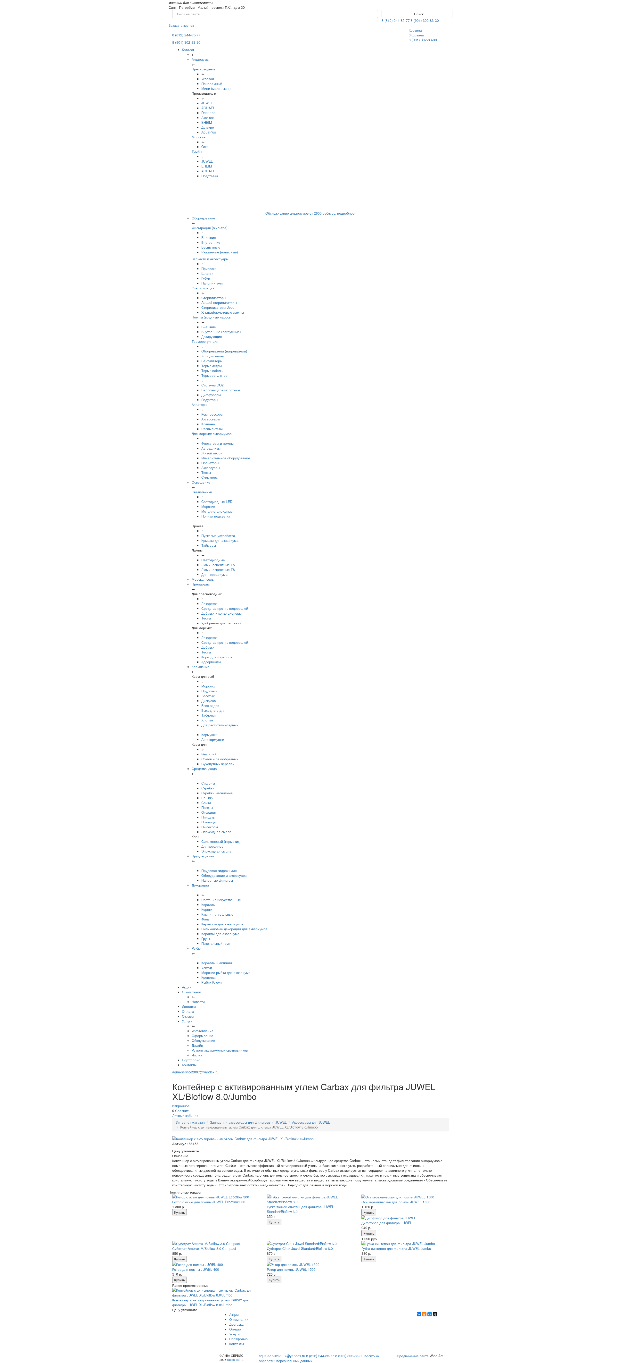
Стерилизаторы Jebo (218, 307)
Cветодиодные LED (216, 501)
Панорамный (211, 83)
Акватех (207, 117)
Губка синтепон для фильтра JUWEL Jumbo (396, 1248)
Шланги (207, 273)
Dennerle (208, 112)
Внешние (208, 237)
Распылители (212, 428)
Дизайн (197, 1045)
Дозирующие (211, 336)
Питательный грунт (216, 943)
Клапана (208, 423)
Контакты (189, 1064)
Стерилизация (203, 287)
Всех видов (210, 705)
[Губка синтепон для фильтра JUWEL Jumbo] (405, 1243)
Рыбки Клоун (211, 982)
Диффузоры (211, 394)
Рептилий (208, 754)
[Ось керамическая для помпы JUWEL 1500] (405, 1197)
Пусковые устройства (218, 535)
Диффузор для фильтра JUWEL (386, 1222)
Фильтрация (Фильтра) (210, 227)
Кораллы (208, 904)
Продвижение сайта (413, 1355)
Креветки (208, 977)
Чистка (197, 1055)
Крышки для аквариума (219, 540)
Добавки (207, 647)
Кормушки (209, 734)
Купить (179, 1212)
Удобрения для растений (221, 622)
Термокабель (211, 370)
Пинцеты (208, 817)
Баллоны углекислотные (220, 389)
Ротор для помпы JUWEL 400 (195, 1269)
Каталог (188, 49)
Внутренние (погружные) (221, 331)
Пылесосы (209, 826)
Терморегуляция (205, 341)
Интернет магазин (190, 1122)
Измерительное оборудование (225, 457)
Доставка (189, 1006)
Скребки (207, 788)
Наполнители (212, 283)
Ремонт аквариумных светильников (220, 1050)
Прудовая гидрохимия (219, 870)
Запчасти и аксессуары (210, 258)
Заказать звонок (181, 25)
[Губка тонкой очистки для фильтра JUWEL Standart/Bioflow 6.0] (310, 1199)
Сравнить (182, 1110)
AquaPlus (208, 132)
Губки (205, 278)
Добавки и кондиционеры (221, 613)
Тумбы (197, 151)
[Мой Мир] (429, 1314)
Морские (198, 136)
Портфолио (191, 1059)
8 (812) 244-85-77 (396, 20)
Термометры (211, 365)
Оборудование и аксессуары (224, 875)
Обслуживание (203, 1040)
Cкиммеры (209, 477)
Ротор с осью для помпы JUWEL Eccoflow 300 (208, 1201)
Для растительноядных (219, 724)
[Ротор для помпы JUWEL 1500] (310, 1264)
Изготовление (202, 1030)
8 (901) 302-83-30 (425, 20)
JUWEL (207, 102)
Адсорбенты (211, 661)
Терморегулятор (214, 375)
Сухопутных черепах (217, 763)
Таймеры (208, 545)
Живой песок (211, 453)
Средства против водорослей (224, 608)
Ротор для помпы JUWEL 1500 (291, 1269)
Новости (198, 1001)
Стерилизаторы (213, 297)
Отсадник (208, 812)
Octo (205, 146)
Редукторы (209, 399)
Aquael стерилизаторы (219, 302)
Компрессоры (212, 414)
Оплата (188, 1011)
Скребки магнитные (217, 792)
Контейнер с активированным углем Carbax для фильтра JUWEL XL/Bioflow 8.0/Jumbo (210, 1302)
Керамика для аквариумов (222, 923)
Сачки (206, 802)
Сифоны (208, 783)
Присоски (208, 268)
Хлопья (207, 720)
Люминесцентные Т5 (218, 564)
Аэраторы (199, 404)
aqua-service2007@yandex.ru (195, 1072)
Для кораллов (212, 846)
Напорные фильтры (217, 880)
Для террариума (214, 574)
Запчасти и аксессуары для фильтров (240, 1122)
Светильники (202, 491)
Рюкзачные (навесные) (219, 252)
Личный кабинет (185, 1115)
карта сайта (235, 1359)
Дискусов (208, 700)
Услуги (187, 1021)
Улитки (206, 967)
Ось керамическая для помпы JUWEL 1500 (395, 1201)
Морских (208, 686)
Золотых (208, 695)
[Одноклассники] (424, 1314)
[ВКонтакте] (419, 1314)
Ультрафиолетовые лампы (222, 312)
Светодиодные (213, 559)
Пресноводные (203, 69)
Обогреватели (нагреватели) (224, 351)
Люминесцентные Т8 (218, 569)
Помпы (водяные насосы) (212, 317)
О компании (191, 991)
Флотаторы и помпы (217, 443)
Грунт (205, 938)
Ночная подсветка (215, 516)
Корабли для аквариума (220, 933)
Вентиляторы (211, 360)
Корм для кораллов (216, 656)
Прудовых (209, 690)
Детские (207, 127)
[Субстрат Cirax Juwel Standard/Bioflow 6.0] (310, 1243)
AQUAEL (208, 107)
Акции (186, 987)
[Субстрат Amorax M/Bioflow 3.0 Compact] (216, 1243)
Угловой (207, 78)
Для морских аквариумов (211, 433)
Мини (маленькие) (216, 88)
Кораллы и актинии (216, 962)
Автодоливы (211, 448)
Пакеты (207, 807)
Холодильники (212, 355)
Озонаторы (210, 462)
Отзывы (188, 1016)
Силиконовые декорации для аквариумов (234, 928)
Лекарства (209, 603)
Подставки (209, 175)
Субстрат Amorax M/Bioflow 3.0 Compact (204, 1248)
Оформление (202, 1035)
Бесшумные (210, 247)
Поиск (418, 13)
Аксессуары (210, 419)
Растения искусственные (221, 899)
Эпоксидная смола (216, 831)
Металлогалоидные (217, 511)
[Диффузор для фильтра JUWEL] (405, 1217)
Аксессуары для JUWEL (311, 1122)
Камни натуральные (217, 914)
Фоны (205, 919)
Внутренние (210, 242)
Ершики (207, 797)
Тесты (206, 472)
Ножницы (208, 821)
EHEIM (206, 122)
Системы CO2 (212, 385)
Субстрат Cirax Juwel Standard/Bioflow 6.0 (300, 1248)
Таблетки (208, 715)
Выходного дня (213, 710)
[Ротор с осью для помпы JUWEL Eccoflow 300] (216, 1197)
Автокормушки (212, 739)
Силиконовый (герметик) (221, 841)
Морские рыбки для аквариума (226, 972)
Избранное (181, 1105)
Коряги (206, 909)
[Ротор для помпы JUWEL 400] (216, 1264)
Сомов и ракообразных (219, 758)
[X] (435, 1314)
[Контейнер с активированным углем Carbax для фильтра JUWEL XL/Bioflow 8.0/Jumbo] (216, 1292)
